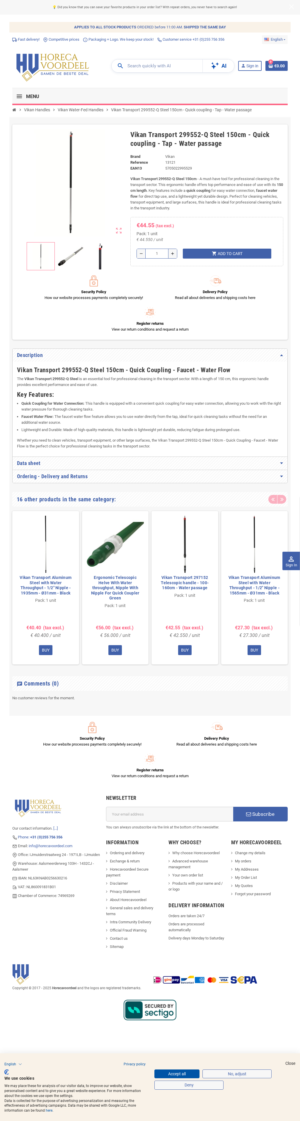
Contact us (119, 938)
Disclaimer (119, 883)
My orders (243, 861)
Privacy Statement (125, 891)
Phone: (40, 837)
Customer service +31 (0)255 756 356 (193, 39)
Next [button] (281, 499)
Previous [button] (272, 499)
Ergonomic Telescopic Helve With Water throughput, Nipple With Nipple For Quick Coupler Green (115, 587)
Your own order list (187, 875)
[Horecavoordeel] (53, 65)
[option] (46, 588)
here (49, 1110)
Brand (135, 156)
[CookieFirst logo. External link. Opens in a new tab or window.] (6, 1072)
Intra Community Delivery (130, 922)
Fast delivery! (28, 39)
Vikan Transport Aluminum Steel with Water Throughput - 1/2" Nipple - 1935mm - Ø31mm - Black (45, 585)
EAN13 (136, 168)
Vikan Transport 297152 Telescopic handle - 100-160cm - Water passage (185, 582)
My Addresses (247, 869)
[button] (13, 1064)
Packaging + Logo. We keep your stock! (121, 39)
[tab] (150, 355)
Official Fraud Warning (128, 930)
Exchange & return (125, 861)
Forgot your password (253, 894)
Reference (139, 162)
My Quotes (244, 886)
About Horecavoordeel (128, 900)
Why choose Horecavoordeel (196, 853)
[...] (55, 828)
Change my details (250, 853)
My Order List (246, 877)
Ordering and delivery (127, 853)
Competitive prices (63, 39)
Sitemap (117, 946)
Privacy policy (135, 1064)
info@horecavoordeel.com (50, 846)
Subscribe (263, 814)
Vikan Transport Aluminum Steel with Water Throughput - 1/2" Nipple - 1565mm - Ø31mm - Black (254, 585)
